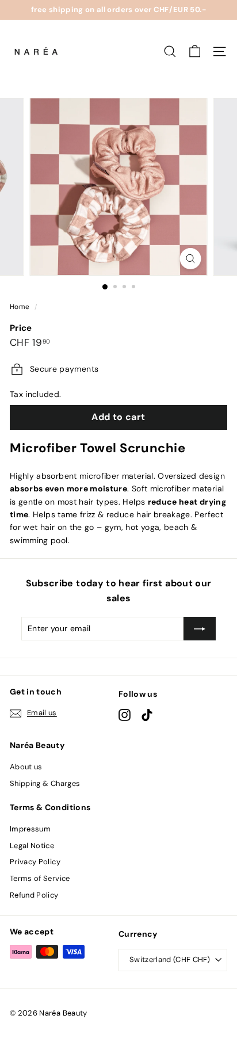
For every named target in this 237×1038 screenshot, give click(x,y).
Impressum (30, 829)
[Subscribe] (200, 628)
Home (19, 306)
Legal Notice (32, 845)
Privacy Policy (35, 862)
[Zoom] (190, 258)
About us (26, 767)
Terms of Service (40, 878)
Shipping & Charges (45, 783)
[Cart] (194, 51)
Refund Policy (34, 895)
